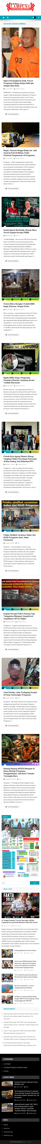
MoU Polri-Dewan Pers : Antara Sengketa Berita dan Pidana (24, 987)
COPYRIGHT (7, 1064)
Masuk (6, 1125)
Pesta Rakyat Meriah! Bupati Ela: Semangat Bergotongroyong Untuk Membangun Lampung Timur (20, 1044)
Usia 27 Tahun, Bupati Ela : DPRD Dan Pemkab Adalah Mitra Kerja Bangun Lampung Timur (20, 1032)
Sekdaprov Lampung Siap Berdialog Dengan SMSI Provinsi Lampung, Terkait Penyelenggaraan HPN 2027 (26, 999)
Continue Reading (13, 114)
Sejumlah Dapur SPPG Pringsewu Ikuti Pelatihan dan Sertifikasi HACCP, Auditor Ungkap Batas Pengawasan (20, 1038)
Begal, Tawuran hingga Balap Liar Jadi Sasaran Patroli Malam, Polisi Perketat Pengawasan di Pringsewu (20, 153)
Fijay (18, 543)
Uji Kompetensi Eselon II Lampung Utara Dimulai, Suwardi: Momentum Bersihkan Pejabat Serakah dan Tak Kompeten (21, 1016)
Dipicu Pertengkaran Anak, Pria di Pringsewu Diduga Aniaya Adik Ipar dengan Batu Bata (19, 83)
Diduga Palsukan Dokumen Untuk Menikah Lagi (26, 1083)
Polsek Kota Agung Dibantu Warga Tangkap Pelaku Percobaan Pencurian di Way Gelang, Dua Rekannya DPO (20, 459)
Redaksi (6, 1071)
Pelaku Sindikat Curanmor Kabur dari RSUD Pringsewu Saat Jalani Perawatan (20, 537)
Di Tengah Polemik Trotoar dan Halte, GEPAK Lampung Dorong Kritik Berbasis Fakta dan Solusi (19, 921)
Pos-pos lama (7, 817)
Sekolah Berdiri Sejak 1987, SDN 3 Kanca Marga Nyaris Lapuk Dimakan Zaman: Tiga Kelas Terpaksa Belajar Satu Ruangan (21, 1025)
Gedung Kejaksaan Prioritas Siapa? (25, 950)
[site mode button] (34, 17)
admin (17, 235)
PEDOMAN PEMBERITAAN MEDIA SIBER (15, 1067)
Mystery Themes (26, 1142)
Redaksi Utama (19, 89)
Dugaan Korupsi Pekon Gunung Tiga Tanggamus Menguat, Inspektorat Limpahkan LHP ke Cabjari (19, 616)
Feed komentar (8, 1132)
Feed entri (7, 1128)
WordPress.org (8, 1135)
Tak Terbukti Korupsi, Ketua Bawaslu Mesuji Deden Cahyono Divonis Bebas (26, 976)
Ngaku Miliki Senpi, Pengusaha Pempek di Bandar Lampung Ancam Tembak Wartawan (19, 380)
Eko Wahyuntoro (30, 970)
